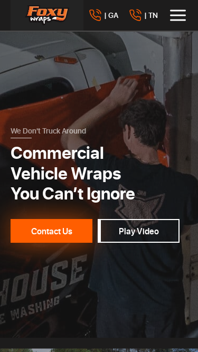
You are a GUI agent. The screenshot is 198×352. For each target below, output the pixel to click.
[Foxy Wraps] (47, 15)
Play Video (139, 230)
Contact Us (51, 230)
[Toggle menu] (177, 15)
